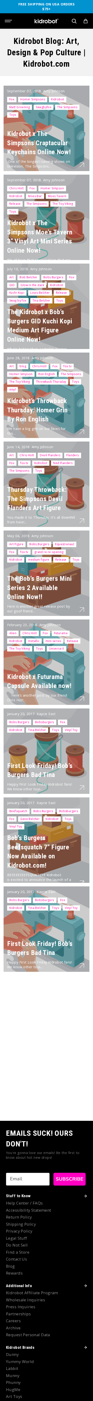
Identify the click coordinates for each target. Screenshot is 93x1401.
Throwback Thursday (51, 382)
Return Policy (19, 1217)
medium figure (38, 560)
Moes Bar (35, 196)
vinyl (12, 389)
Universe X (56, 649)
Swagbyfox (43, 107)
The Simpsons (67, 107)
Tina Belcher (41, 300)
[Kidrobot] (46, 21)
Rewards (14, 1273)
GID (12, 285)
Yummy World (20, 1361)
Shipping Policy (21, 1224)
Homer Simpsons (32, 99)
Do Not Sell (17, 1245)
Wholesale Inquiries (25, 1300)
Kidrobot (57, 99)
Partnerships (18, 1314)
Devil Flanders (50, 455)
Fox (11, 99)
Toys (12, 115)
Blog (10, 1266)
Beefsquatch (18, 811)
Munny (12, 1375)
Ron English (46, 374)
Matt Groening (19, 107)
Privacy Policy (19, 1231)
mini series (53, 641)
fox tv (67, 366)
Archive (13, 1328)
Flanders (72, 455)
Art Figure (16, 544)
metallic (33, 641)
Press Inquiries (20, 1306)
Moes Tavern (57, 196)
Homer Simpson (52, 188)
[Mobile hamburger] (9, 21)
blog (23, 366)
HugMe (13, 1389)
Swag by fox (17, 300)
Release (15, 204)
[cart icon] (85, 21)
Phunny (13, 1382)
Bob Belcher (28, 277)
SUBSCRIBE (69, 1179)
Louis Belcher (40, 293)
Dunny (12, 1354)
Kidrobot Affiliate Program (32, 1292)
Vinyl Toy (71, 730)
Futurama (60, 633)
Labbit (12, 1368)
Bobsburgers (44, 722)
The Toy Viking (62, 204)
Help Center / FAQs (24, 1203)
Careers (13, 1320)
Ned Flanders (62, 463)
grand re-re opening (49, 552)
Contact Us (16, 1259)
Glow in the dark (32, 285)
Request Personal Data (28, 1334)
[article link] (82, 165)
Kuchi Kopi (16, 293)
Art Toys (14, 1396)
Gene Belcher (30, 819)
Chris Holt (16, 188)
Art (11, 277)
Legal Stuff (16, 1238)
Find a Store (17, 1252)
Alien (12, 633)
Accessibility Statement (28, 1210)
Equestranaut (64, 544)
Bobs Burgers (53, 277)
